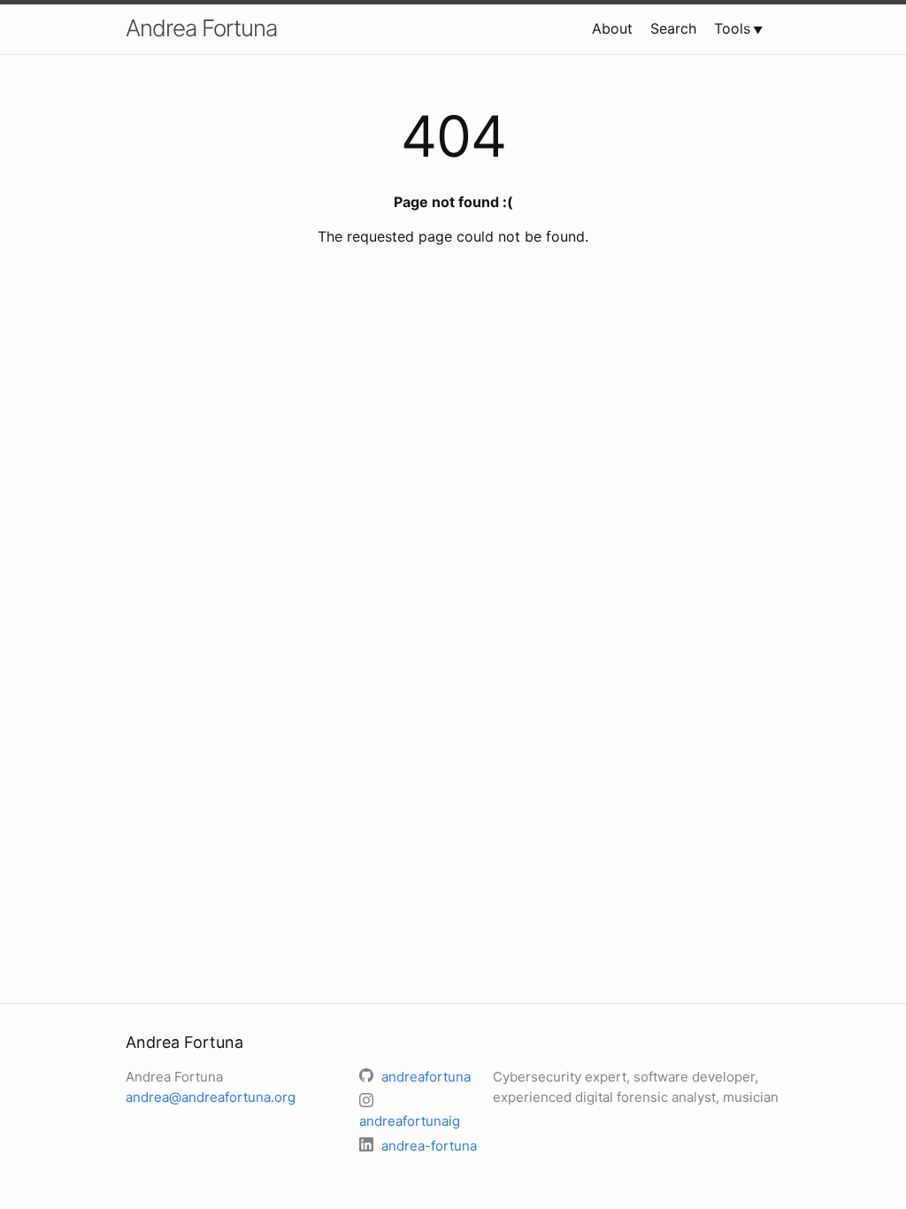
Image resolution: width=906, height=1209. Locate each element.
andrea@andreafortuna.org (211, 1097)
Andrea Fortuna (201, 28)
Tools (732, 28)
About (612, 28)
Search (673, 28)
